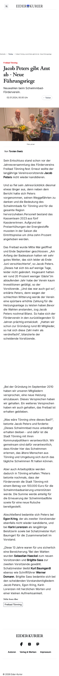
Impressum (45, 652)
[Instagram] (29, 644)
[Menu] (6, 6)
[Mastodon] (38, 644)
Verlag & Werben (28, 652)
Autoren (12, 652)
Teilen (48, 97)
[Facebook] (21, 644)
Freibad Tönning (13, 604)
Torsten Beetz (16, 151)
